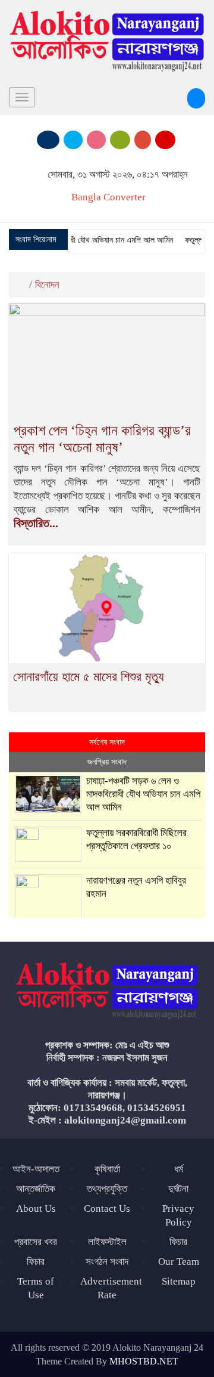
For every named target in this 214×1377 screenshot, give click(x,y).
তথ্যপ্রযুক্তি (107, 1189)
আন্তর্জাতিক (35, 1189)
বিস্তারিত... (36, 523)
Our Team (178, 1261)
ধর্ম (178, 1169)
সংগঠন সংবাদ (107, 1261)
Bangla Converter (108, 197)
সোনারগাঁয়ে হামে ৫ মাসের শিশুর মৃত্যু (88, 676)
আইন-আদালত (35, 1169)
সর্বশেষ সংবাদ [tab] (107, 742)
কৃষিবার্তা (107, 1169)
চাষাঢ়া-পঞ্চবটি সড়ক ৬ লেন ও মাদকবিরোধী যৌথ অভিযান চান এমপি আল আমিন (143, 794)
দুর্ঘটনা (178, 1189)
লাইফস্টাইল (107, 1242)
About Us (36, 1208)
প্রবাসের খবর (35, 1242)
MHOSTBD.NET (143, 1361)
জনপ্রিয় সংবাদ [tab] (107, 761)
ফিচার (36, 1261)
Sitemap (179, 1281)
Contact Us (107, 1208)
